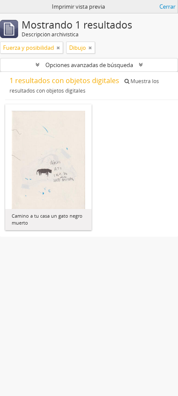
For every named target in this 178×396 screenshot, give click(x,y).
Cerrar (167, 6)
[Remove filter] (58, 47)
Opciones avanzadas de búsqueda (89, 65)
